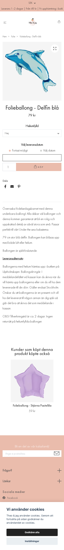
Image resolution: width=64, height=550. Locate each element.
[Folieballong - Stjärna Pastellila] (32, 381)
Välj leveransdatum (32, 144)
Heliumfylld (32, 126)
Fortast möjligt (19, 150)
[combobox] (32, 133)
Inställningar (32, 541)
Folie (13, 36)
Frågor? (7, 470)
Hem (5, 36)
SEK (31, 3)
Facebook (12, 498)
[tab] (7, 199)
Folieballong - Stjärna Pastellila (32, 405)
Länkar (7, 481)
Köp (41, 167)
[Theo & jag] (32, 22)
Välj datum (49, 150)
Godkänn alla (32, 532)
